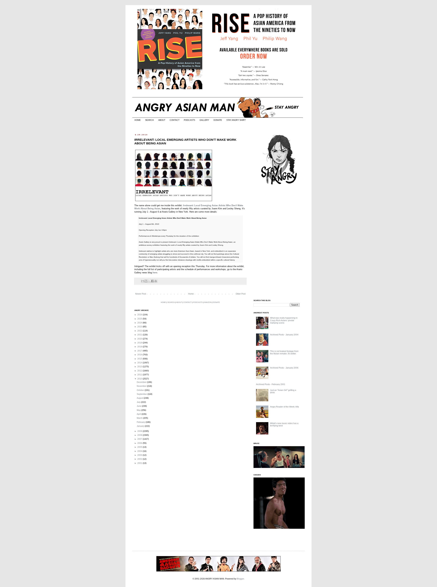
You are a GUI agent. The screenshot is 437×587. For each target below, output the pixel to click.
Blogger (240, 579)
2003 (140, 455)
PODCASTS (189, 120)
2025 (140, 319)
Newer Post (140, 294)
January (141, 426)
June (139, 406)
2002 (140, 459)
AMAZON (207, 302)
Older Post (240, 294)
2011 (140, 374)
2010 (140, 379)
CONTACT (174, 120)
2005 (140, 447)
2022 (140, 331)
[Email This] (142, 281)
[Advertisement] (279, 242)
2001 (140, 463)
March (140, 418)
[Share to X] (149, 281)
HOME (138, 120)
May (139, 410)
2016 (140, 354)
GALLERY (204, 120)
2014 (140, 362)
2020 (140, 339)
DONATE (218, 120)
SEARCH (149, 120)
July (139, 402)
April (139, 414)
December (142, 382)
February (141, 422)
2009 (140, 431)
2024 (140, 323)
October (141, 390)
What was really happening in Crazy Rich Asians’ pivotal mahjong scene (284, 320)
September (142, 394)
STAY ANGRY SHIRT (236, 120)
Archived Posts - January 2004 (284, 334)
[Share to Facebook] (152, 281)
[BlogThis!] (146, 281)
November (142, 386)
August (140, 398)
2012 (140, 371)
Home (191, 294)
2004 (140, 451)
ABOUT (161, 120)
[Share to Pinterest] (155, 281)
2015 (140, 359)
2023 (140, 326)
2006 (140, 443)
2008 (140, 435)
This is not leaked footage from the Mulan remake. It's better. (284, 352)
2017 (140, 351)
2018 (140, 346)
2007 (140, 439)
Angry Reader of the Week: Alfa (284, 407)
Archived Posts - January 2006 (284, 368)
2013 (140, 366)
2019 (140, 343)
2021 (140, 334)
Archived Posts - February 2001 (270, 384)
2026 (140, 314)
